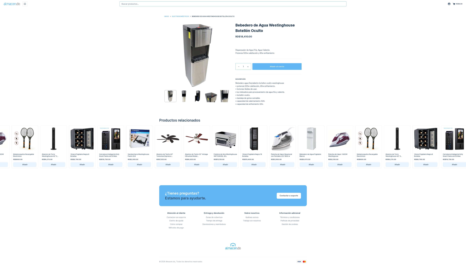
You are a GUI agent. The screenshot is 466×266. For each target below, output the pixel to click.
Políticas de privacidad (289, 220)
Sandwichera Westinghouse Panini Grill (136, 155)
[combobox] (233, 3)
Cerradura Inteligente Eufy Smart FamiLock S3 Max (107, 155)
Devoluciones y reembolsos (214, 224)
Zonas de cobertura (214, 217)
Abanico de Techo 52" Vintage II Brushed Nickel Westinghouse (194, 156)
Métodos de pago (176, 228)
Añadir (22, 164)
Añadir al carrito (277, 66)
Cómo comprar (176, 224)
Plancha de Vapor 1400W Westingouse (335, 155)
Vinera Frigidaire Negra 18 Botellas (250, 155)
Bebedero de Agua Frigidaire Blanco (308, 155)
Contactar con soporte (176, 217)
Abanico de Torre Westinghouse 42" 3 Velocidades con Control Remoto (49, 157)
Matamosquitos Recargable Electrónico (21, 155)
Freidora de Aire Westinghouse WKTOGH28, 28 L (223, 155)
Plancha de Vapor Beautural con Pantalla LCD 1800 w (279, 155)
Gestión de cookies (290, 224)
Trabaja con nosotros (252, 220)
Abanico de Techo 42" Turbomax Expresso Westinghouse (162, 156)
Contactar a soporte (289, 195)
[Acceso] (449, 4)
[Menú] (24, 3)
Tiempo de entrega (214, 220)
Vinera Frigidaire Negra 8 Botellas (77, 155)
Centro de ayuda (176, 220)
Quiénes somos (251, 217)
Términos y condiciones (290, 217)
